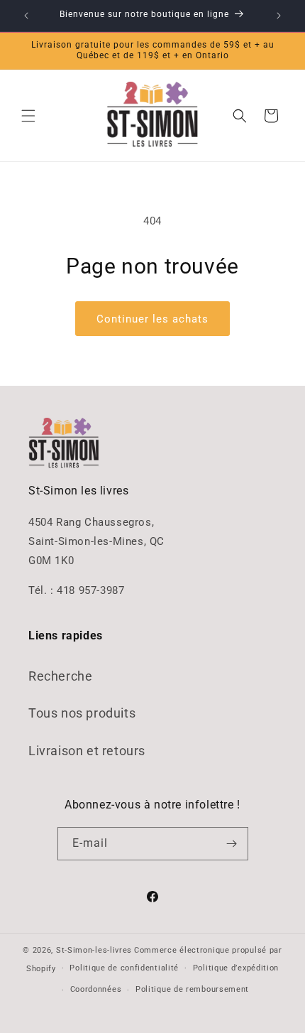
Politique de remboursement (192, 989)
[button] (28, 115)
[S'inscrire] (232, 843)
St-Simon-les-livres (94, 950)
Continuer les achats (152, 319)
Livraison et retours (86, 750)
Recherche (60, 676)
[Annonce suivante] (278, 15)
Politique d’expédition (236, 968)
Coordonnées (96, 989)
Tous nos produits (81, 712)
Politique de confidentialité (124, 968)
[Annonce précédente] (26, 15)
